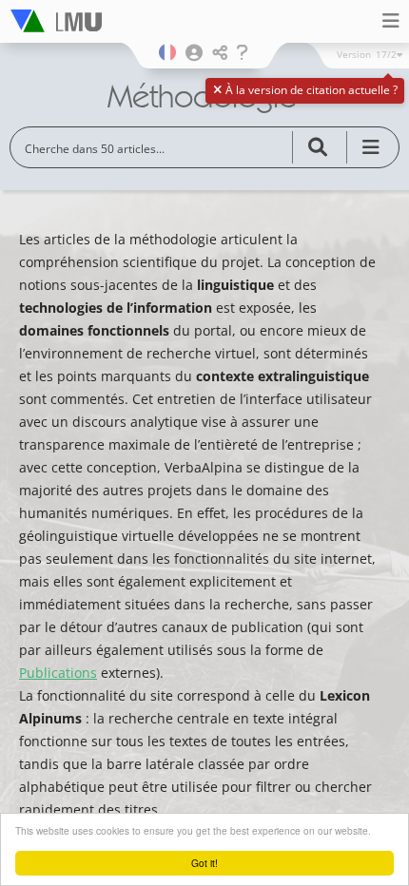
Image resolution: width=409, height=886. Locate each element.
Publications (58, 673)
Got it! (204, 863)
